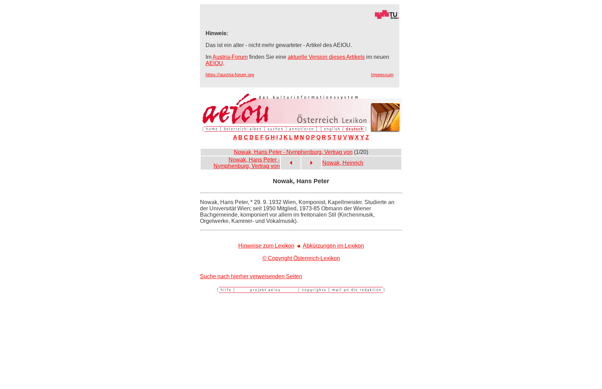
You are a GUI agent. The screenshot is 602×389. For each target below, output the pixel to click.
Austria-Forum (230, 57)
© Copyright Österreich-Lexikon (301, 258)
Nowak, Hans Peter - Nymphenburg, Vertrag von (293, 152)
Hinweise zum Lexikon (266, 246)
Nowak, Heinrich (342, 163)
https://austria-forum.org (230, 74)
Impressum (382, 74)
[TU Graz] (299, 17)
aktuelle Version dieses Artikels (326, 57)
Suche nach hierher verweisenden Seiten (251, 276)
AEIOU (214, 63)
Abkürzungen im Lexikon (333, 246)
